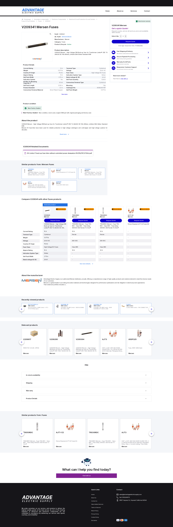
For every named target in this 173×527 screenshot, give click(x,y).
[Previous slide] (21, 309)
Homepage (27, 19)
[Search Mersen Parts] (31, 283)
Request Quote (130, 41)
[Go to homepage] (43, 498)
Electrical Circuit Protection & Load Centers (82, 19)
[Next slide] (151, 309)
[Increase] (126, 36)
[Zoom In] (50, 34)
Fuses (40, 21)
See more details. (85, 263)
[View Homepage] (33, 11)
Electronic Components (59, 19)
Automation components (41, 19)
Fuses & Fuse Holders (28, 21)
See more (64, 94)
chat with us (124, 78)
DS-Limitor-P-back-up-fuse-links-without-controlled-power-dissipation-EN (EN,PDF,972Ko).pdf (59, 153)
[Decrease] (121, 36)
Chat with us (87, 475)
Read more (63, 134)
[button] (130, 52)
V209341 (47, 21)
